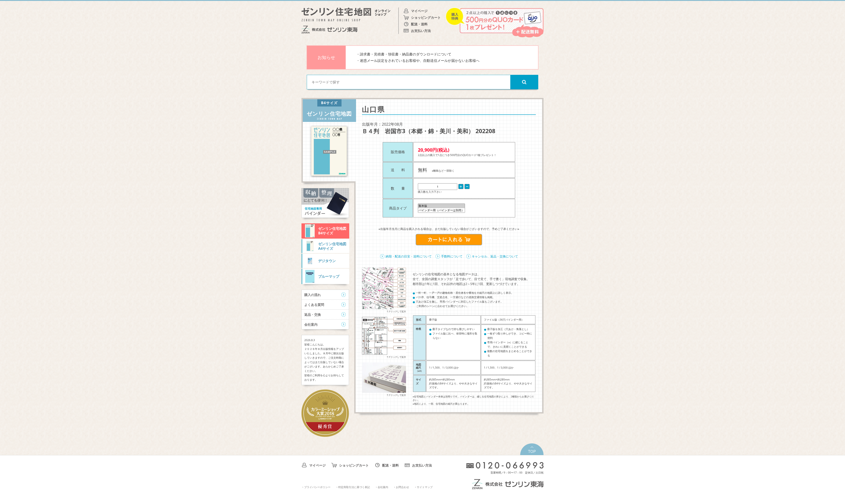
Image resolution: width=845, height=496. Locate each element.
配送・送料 (419, 24)
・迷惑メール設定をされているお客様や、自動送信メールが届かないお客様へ (417, 60)
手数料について (452, 256)
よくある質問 (314, 304)
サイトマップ (425, 487)
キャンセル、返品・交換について (495, 256)
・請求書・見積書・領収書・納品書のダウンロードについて (403, 54)
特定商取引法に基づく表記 (354, 487)
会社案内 (311, 324)
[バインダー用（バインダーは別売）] (441, 210)
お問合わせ (402, 487)
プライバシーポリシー (317, 487)
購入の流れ (312, 294)
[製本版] (441, 206)
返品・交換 (312, 314)
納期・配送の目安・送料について (409, 256)
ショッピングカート (426, 17)
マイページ (419, 11)
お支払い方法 (421, 30)
